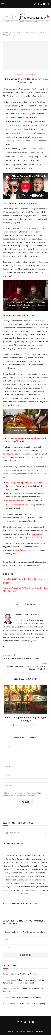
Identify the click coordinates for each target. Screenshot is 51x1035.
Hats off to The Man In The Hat (23, 974)
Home (5, 32)
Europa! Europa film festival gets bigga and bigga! (25, 719)
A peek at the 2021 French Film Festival (27, 997)
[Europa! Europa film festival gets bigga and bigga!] (25, 699)
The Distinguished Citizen (23, 133)
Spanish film (30, 75)
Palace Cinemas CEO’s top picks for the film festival (25, 590)
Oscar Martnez (39, 149)
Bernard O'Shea (27, 614)
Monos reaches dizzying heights (33, 1003)
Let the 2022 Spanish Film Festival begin (23, 581)
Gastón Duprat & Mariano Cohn (20, 125)
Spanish (16, 32)
